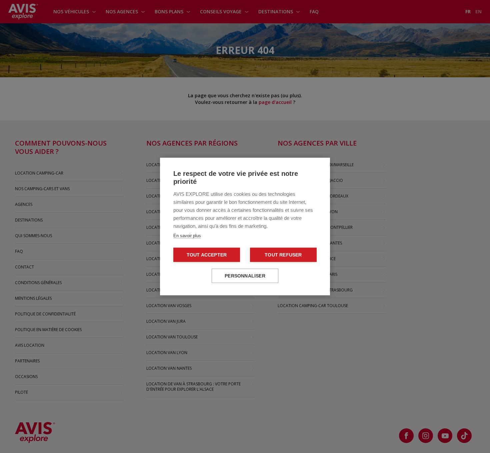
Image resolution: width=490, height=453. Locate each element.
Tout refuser (283, 254)
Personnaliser (245, 275)
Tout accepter (207, 254)
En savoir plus (187, 235)
